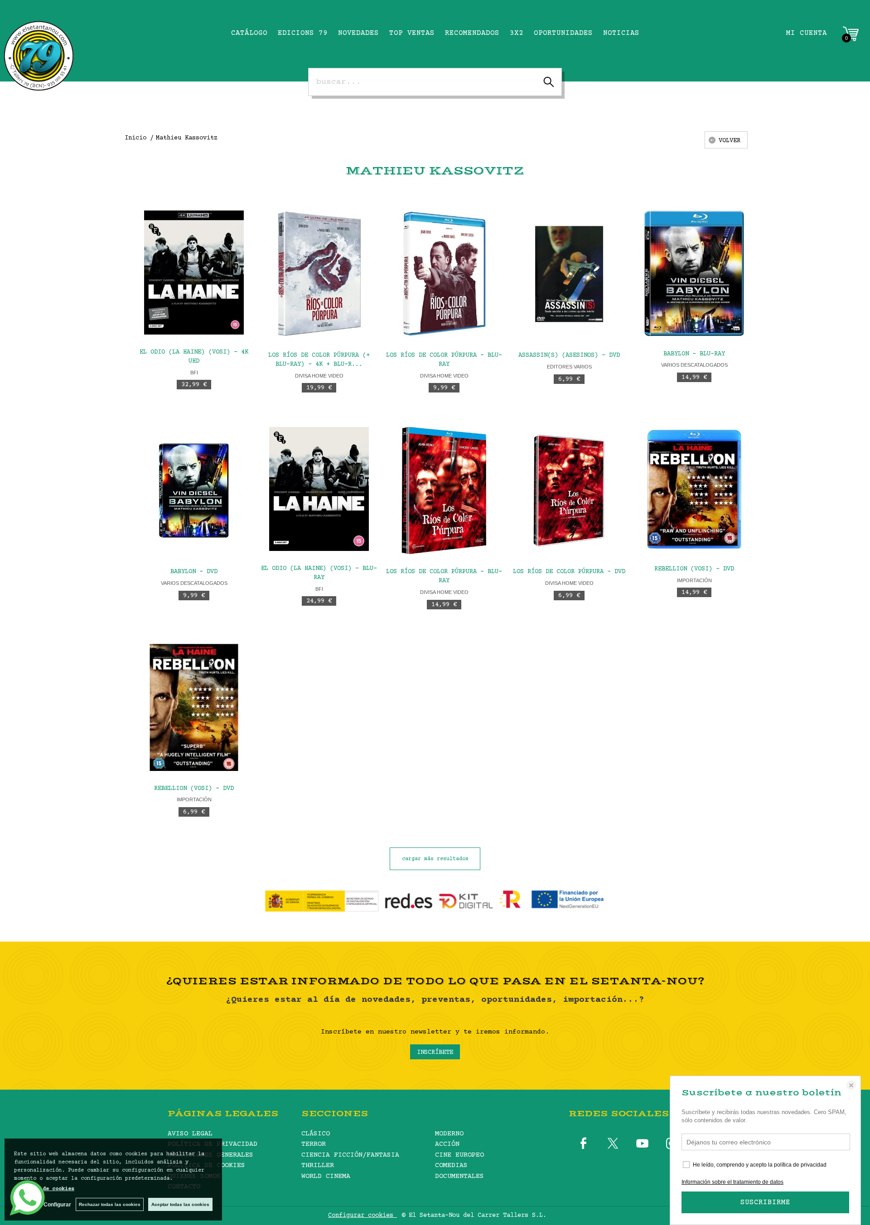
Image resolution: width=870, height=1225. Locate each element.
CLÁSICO (315, 1134)
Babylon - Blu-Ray (694, 354)
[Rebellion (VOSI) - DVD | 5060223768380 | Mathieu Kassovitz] (194, 707)
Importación (694, 580)
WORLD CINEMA (325, 1176)
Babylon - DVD (194, 571)
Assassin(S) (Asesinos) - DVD (569, 355)
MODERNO (449, 1134)
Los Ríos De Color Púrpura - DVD (569, 571)
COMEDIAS (451, 1165)
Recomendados (472, 33)
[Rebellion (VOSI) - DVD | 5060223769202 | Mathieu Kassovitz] (694, 489)
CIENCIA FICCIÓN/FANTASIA (350, 1155)
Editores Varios (569, 366)
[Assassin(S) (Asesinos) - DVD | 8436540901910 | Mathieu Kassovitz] (569, 274)
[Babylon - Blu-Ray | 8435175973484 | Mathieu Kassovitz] (694, 273)
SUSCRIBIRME (765, 1202)
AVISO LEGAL (190, 1134)
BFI (194, 372)
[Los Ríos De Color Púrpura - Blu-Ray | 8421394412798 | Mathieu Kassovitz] (444, 490)
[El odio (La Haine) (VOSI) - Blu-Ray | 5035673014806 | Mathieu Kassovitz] (319, 489)
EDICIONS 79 (303, 33)
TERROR (313, 1144)
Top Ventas (412, 33)
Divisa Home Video (319, 375)
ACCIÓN (447, 1144)
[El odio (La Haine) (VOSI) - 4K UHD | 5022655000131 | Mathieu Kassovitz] (194, 273)
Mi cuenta (806, 33)
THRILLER (317, 1165)
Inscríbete (435, 1052)
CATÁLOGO (249, 33)
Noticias (621, 33)
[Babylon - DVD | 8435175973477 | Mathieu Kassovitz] (194, 490)
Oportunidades (563, 33)
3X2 (516, 33)
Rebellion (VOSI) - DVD (694, 569)
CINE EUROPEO (459, 1155)
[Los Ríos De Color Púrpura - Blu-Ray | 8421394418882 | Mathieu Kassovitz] (444, 274)
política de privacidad (800, 1165)
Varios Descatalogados (694, 365)
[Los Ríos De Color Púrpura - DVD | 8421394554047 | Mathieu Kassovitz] (569, 490)
